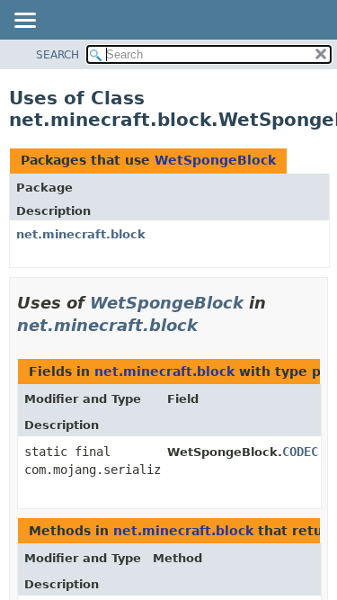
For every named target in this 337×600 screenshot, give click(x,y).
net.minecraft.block (81, 234)
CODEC (300, 451)
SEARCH (57, 55)
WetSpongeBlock (215, 160)
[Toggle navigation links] (24, 21)
